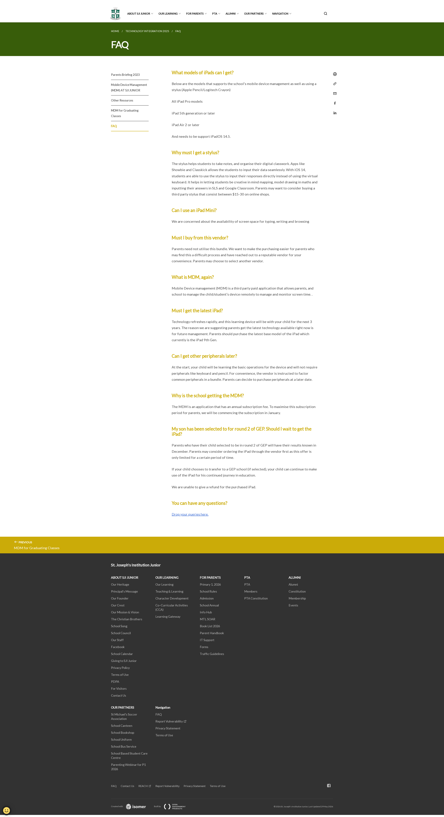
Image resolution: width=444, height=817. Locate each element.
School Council (121, 633)
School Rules (208, 591)
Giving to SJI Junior (124, 661)
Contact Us (118, 695)
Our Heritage (120, 584)
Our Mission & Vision (125, 612)
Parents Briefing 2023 (125, 74)
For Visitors (119, 688)
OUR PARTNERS (254, 13)
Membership (297, 598)
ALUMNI (231, 13)
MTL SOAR (207, 619)
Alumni (293, 584)
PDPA (115, 681)
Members (250, 591)
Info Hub (206, 612)
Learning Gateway (167, 616)
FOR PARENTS (195, 13)
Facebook (118, 647)
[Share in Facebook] (334, 101)
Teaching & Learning (169, 591)
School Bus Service (123, 746)
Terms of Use (120, 674)
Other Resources (122, 100)
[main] (222, 287)
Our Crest (118, 605)
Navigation (280, 13)
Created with (117, 806)
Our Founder (120, 598)
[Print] (334, 74)
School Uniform (121, 739)
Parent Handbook (212, 633)
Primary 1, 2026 (210, 584)
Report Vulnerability (169, 721)
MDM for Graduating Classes (125, 113)
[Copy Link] (334, 84)
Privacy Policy (120, 668)
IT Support (207, 640)
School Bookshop (122, 732)
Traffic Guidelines (212, 654)
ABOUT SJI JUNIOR (138, 13)
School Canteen (121, 725)
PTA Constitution (256, 598)
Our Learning (164, 584)
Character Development (172, 598)
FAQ (114, 126)
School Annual (209, 605)
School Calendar (122, 654)
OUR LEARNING (168, 13)
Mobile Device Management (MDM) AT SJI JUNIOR (129, 87)
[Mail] (334, 91)
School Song (119, 626)
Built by (157, 806)
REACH (143, 786)
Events (293, 605)
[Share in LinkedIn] (334, 110)
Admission (207, 598)
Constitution (297, 591)
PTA (214, 13)
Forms (204, 647)
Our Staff (117, 640)
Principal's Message (124, 591)
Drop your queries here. (190, 514)
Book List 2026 (210, 626)
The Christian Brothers (126, 619)
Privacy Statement (167, 728)
